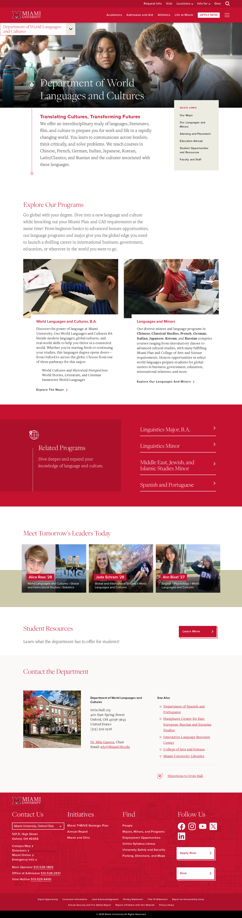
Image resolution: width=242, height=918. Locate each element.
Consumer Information (75, 899)
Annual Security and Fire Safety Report (89, 905)
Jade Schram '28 (110, 577)
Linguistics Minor (160, 445)
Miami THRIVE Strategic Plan (88, 826)
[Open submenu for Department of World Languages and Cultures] (70, 29)
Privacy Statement (133, 899)
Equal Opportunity (48, 899)
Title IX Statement (157, 899)
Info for (202, 3)
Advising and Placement (195, 133)
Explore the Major (50, 390)
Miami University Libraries (183, 756)
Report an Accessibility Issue (188, 899)
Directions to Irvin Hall (185, 775)
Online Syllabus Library (139, 844)
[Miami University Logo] (26, 14)
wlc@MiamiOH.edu (115, 746)
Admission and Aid (139, 15)
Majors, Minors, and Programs (143, 832)
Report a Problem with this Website (135, 905)
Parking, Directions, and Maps (144, 856)
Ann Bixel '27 (174, 577)
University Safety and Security (144, 850)
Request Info (153, 3)
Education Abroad (191, 141)
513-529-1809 (43, 867)
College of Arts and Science (184, 749)
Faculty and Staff (190, 159)
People (128, 826)
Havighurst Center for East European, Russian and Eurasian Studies (187, 724)
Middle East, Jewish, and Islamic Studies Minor (167, 465)
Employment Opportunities (141, 838)
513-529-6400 (41, 879)
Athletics (164, 15)
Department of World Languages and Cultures (32, 29)
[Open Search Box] (227, 4)
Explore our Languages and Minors (164, 382)
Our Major (186, 115)
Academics (114, 15)
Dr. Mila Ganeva (102, 742)
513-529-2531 (50, 873)
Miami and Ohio (78, 838)
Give (217, 3)
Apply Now (209, 15)
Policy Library (166, 905)
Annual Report (77, 832)
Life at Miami (184, 15)
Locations (183, 3)
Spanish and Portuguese (167, 484)
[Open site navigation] (227, 15)
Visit (169, 3)
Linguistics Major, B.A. (165, 429)
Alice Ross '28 (40, 577)
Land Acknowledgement (105, 899)
